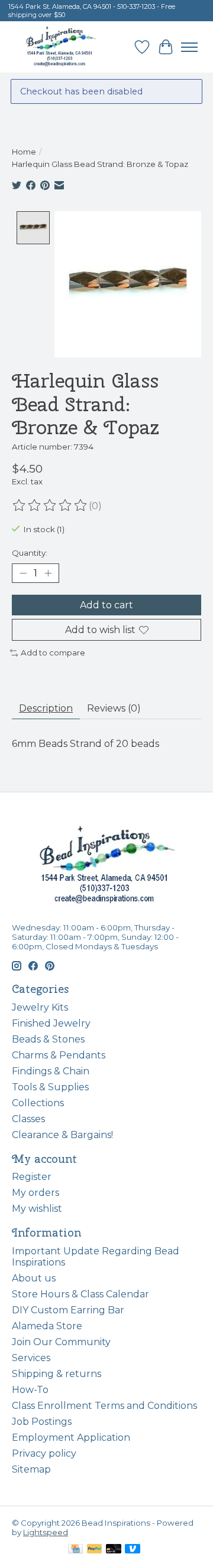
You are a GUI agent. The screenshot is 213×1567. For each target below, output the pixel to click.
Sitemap (31, 1469)
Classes (28, 1119)
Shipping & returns (56, 1373)
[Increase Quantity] (48, 573)
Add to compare (53, 652)
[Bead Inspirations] (60, 47)
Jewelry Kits (40, 1007)
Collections (38, 1103)
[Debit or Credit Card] (113, 1549)
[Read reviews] (50, 506)
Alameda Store (47, 1326)
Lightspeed (45, 1532)
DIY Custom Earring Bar (68, 1310)
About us (34, 1278)
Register (31, 1176)
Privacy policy (44, 1453)
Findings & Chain (50, 1071)
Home (24, 151)
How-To (30, 1389)
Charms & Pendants (58, 1055)
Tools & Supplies (50, 1087)
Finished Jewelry (51, 1023)
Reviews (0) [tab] (114, 708)
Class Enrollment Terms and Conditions (104, 1405)
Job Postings (42, 1421)
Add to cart (106, 605)
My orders (35, 1192)
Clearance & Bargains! (62, 1134)
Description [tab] (46, 708)
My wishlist (37, 1208)
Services (31, 1357)
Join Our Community (61, 1342)
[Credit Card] (75, 1549)
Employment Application (71, 1437)
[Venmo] (132, 1549)
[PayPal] (94, 1549)
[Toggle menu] (189, 47)
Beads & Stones (48, 1039)
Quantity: (29, 553)
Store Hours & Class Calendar (80, 1294)
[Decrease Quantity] (23, 573)
